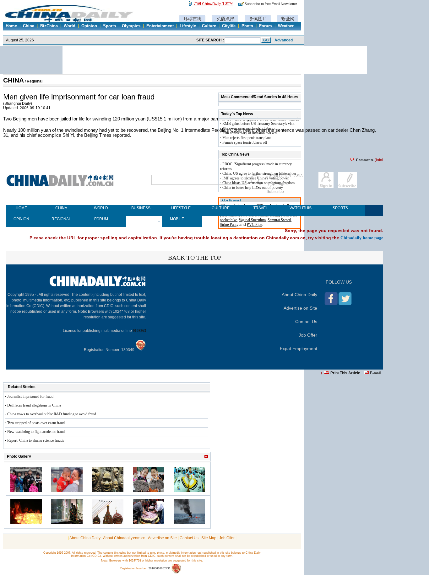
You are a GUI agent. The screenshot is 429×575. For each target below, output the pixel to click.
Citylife (229, 26)
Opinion (89, 26)
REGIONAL (61, 219)
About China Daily (299, 294)
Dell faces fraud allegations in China (34, 405)
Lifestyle (188, 26)
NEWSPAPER (141, 219)
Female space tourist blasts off (244, 142)
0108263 (139, 330)
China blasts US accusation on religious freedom (258, 183)
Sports (109, 26)
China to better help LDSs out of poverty (252, 187)
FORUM (101, 219)
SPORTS (340, 208)
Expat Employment (298, 348)
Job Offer (308, 335)
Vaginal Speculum (252, 220)
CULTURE (221, 208)
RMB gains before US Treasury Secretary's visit (258, 123)
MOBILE (177, 219)
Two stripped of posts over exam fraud (36, 423)
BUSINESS (140, 208)
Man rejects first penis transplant (246, 138)
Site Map (208, 538)
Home (11, 26)
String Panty (229, 224)
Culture (209, 26)
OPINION (21, 219)
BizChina (49, 26)
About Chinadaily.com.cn (124, 538)
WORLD (101, 208)
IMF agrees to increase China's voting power (255, 178)
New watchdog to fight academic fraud (36, 431)
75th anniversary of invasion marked (249, 133)
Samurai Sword (279, 220)
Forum (265, 26)
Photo (247, 26)
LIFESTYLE (181, 208)
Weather (286, 26)
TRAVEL (260, 208)
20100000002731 (160, 568)
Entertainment (160, 26)
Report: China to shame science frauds (35, 440)
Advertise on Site (300, 308)
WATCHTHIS (300, 208)
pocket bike (228, 220)
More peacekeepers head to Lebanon (249, 128)
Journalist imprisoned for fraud (30, 396)
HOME (21, 208)
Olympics (131, 26)
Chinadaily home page (361, 237)
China (28, 26)
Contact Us (306, 321)
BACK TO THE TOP (194, 257)
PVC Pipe (254, 224)
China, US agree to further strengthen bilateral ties (259, 173)
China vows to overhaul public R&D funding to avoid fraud (51, 414)
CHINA (13, 80)
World (69, 26)
